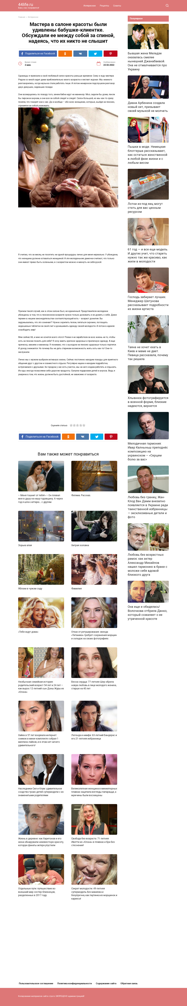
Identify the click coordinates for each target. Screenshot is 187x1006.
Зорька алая (25, 545)
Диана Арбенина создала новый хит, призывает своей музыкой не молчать (148, 107)
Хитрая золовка (80, 545)
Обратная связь (129, 983)
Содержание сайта (106, 983)
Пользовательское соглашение (36, 983)
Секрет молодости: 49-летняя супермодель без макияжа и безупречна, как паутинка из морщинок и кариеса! (94, 893)
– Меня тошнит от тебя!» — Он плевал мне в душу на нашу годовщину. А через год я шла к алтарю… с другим (40, 498)
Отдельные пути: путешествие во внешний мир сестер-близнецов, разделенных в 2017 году (36, 892)
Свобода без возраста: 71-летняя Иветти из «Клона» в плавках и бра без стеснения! (93, 842)
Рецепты (104, 5)
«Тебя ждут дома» (28, 631)
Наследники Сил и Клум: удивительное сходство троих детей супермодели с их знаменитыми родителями (41, 792)
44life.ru (25, 4)
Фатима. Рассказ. (81, 495)
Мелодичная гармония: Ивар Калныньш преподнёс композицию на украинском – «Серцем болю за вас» (148, 451)
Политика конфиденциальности (74, 983)
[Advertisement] (68, 230)
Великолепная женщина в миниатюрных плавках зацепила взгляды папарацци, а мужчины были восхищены (94, 792)
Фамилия (76, 588)
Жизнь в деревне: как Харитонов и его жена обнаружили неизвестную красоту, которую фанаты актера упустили (41, 842)
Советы (117, 5)
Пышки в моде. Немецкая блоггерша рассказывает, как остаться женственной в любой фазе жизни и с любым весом (147, 155)
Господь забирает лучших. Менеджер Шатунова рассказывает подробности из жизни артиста (148, 303)
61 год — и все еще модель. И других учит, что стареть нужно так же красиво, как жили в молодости (148, 255)
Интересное (90, 5)
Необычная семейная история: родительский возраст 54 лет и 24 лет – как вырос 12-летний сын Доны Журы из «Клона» (41, 686)
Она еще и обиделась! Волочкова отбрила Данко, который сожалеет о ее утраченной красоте (147, 612)
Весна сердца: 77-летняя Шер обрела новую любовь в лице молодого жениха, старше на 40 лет (93, 685)
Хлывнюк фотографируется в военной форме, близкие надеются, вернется (148, 402)
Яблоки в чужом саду (30, 588)
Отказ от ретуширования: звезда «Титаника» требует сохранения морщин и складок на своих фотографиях (94, 635)
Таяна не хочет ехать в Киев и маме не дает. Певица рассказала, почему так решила (148, 353)
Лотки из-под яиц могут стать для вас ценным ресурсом (145, 207)
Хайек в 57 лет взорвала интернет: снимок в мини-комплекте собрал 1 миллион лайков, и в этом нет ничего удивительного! (39, 740)
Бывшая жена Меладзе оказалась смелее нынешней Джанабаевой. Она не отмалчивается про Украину (147, 61)
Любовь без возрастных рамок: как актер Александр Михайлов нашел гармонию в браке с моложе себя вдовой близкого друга (147, 565)
